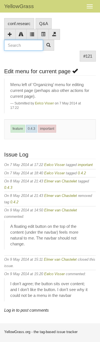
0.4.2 (82, 173)
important (47, 129)
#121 (87, 56)
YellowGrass (19, 6)
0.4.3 (31, 129)
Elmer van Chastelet (60, 181)
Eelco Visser (44, 103)
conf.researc (19, 23)
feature (17, 129)
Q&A (43, 23)
